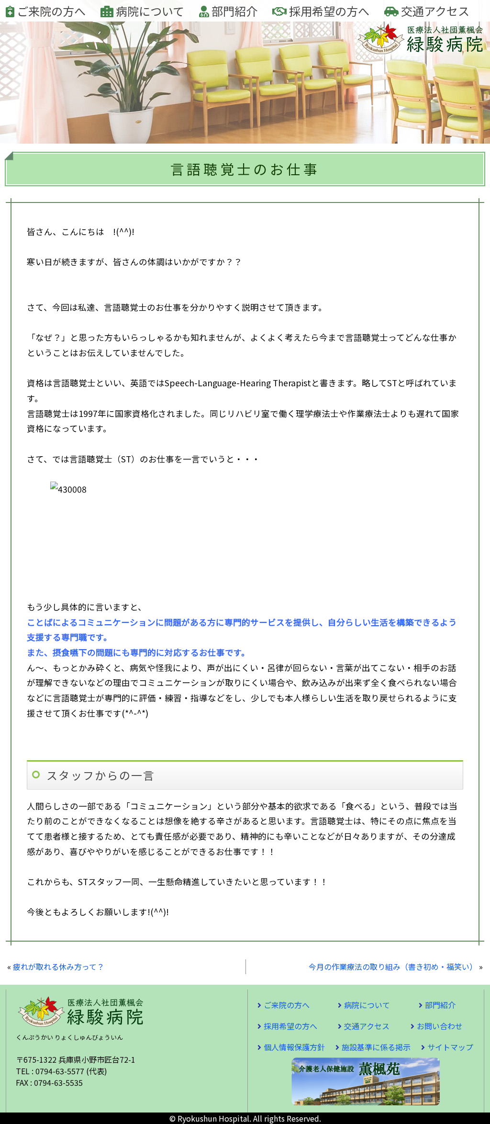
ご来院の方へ (50, 10)
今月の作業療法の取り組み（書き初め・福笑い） (393, 966)
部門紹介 (233, 10)
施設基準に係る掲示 (376, 1047)
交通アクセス (434, 10)
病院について (148, 10)
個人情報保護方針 (294, 1047)
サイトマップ (450, 1047)
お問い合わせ (440, 1026)
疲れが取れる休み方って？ (58, 966)
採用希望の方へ (328, 10)
